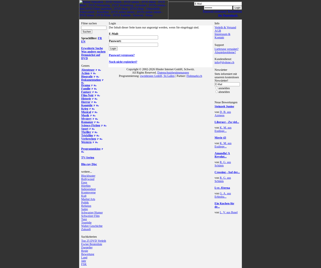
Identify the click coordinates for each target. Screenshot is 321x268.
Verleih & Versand (225, 27)
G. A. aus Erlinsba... (223, 195)
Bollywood (87, 179)
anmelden (224, 88)
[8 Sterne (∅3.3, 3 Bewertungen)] (226, 140)
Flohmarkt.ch (194, 76)
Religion (86, 205)
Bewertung (87, 254)
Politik (85, 202)
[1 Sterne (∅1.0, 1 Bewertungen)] (226, 190)
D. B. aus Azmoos (223, 113)
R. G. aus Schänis (223, 164)
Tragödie (86, 222)
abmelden (224, 91)
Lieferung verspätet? (227, 49)
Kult (83, 195)
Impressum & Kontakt (222, 36)
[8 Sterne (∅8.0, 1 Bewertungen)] (226, 209)
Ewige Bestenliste (91, 244)
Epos (84, 182)
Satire (84, 209)
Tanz (84, 219)
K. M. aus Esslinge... (223, 129)
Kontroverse (88, 192)
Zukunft (86, 229)
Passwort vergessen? (215, 11)
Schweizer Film (90, 215)
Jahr (83, 260)
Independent (88, 189)
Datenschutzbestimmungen (173, 72)
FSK (84, 264)
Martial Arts (88, 199)
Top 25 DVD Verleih (93, 240)
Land (84, 257)
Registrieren (235, 11)
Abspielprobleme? (225, 52)
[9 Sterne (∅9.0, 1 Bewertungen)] (226, 109)
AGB (218, 30)
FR (100, 38)
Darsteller (87, 247)
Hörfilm (85, 185)
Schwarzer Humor (92, 212)
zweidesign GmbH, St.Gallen (157, 76)
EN (83, 41)
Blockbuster (88, 175)
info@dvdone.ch (224, 62)
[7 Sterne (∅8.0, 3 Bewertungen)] (226, 125)
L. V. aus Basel (229, 212)
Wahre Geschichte (92, 225)
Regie (84, 250)
